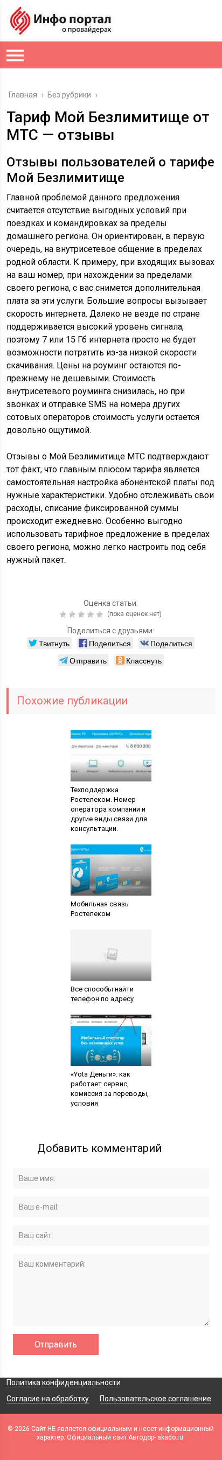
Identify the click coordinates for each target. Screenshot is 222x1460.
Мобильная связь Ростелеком (100, 909)
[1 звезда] (64, 614)
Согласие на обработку (47, 1398)
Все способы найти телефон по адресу (102, 994)
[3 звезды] (82, 614)
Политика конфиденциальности (63, 1382)
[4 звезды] (91, 614)
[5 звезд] (101, 614)
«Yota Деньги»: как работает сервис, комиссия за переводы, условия (110, 1088)
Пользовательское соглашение (155, 1398)
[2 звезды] (73, 614)
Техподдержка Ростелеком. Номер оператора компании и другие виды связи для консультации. (109, 809)
